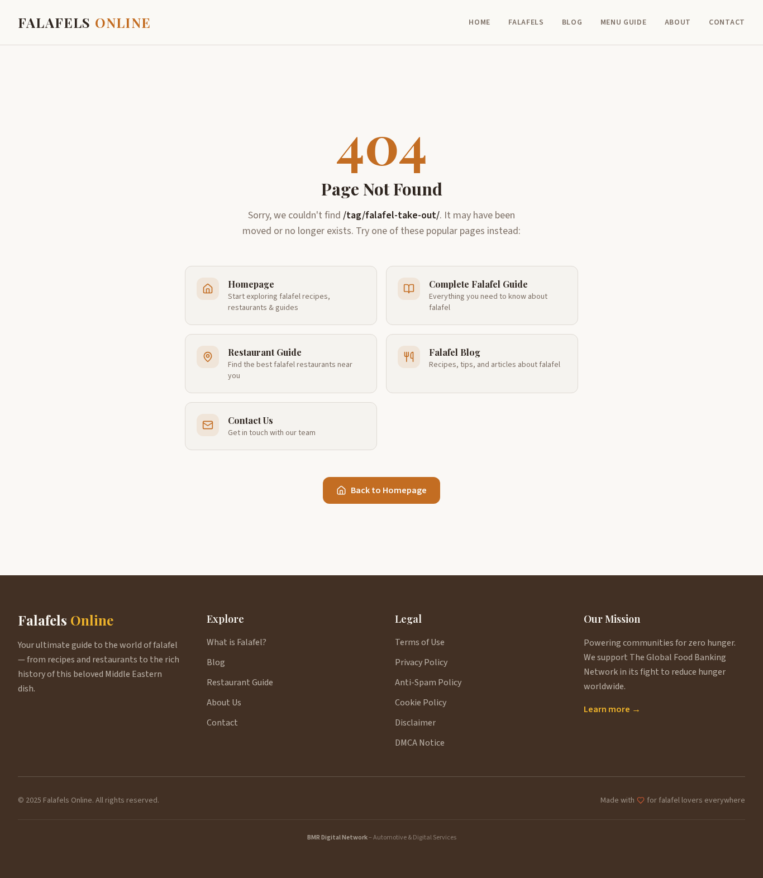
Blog (572, 22)
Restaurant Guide (240, 682)
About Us (224, 702)
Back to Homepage (389, 490)
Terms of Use (420, 642)
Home (479, 22)
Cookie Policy (420, 702)
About (678, 22)
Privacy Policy (421, 662)
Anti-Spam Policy (428, 682)
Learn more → (612, 709)
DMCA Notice (420, 743)
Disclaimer (415, 723)
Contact (727, 22)
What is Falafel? (236, 642)
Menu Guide (623, 22)
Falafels (526, 22)
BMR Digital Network (337, 837)
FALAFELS (84, 22)
